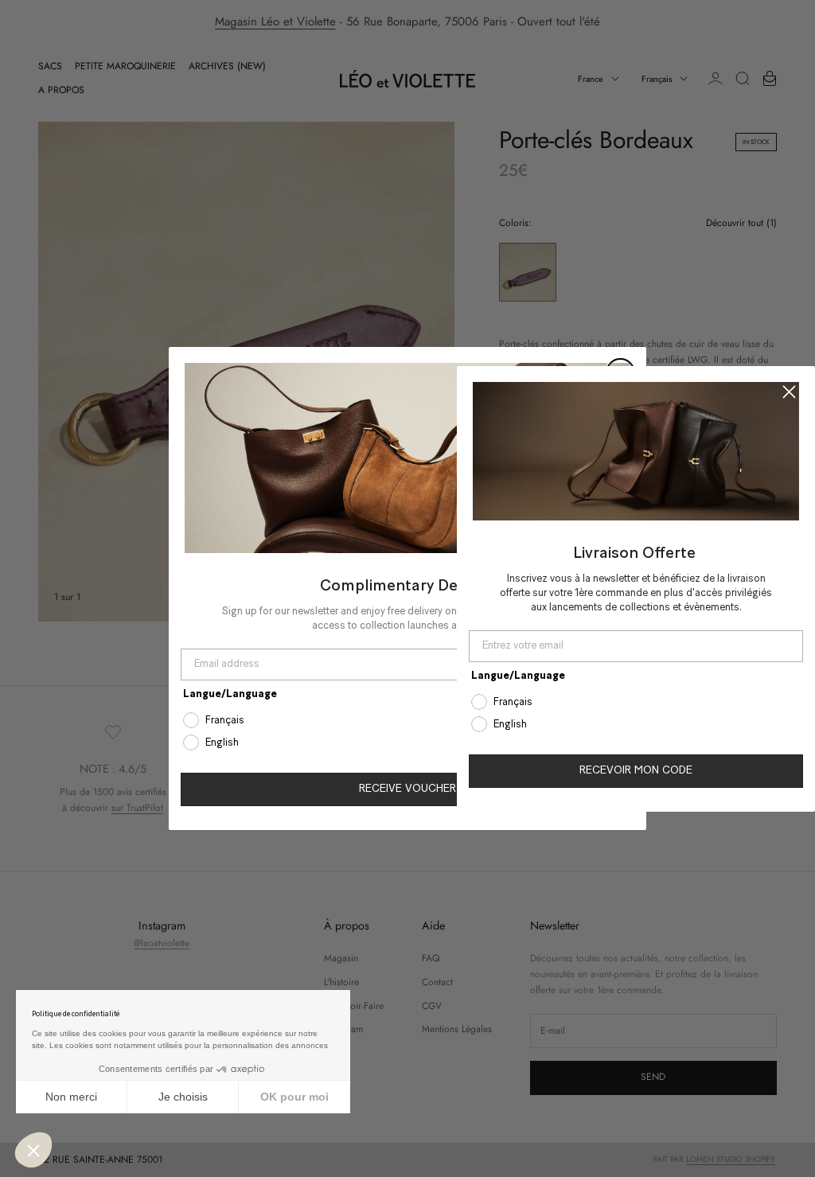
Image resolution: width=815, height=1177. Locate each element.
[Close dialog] (789, 391)
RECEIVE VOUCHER (407, 789)
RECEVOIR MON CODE (635, 771)
